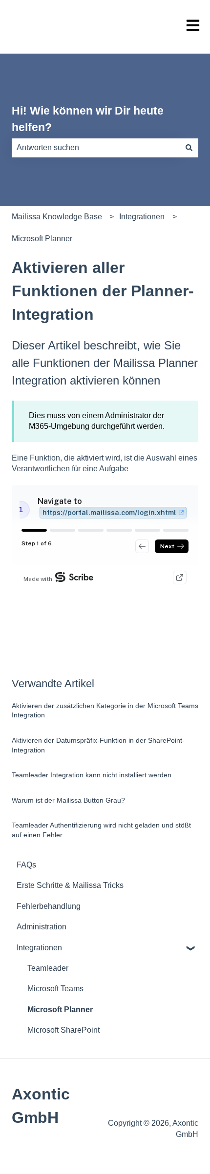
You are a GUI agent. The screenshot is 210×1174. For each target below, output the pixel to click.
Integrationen (142, 216)
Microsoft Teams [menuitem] (55, 988)
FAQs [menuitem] (26, 865)
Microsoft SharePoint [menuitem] (63, 1030)
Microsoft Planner (42, 238)
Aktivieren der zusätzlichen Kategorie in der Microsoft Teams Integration (105, 710)
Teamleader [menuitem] (47, 968)
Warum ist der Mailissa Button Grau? (68, 800)
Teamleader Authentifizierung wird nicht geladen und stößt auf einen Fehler (101, 830)
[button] (190, 949)
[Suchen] (189, 147)
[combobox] (96, 147)
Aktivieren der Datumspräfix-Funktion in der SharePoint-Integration (98, 745)
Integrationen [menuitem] (39, 947)
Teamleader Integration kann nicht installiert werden (91, 775)
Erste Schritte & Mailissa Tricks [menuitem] (70, 885)
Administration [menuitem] (41, 927)
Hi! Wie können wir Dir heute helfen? (88, 119)
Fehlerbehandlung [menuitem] (49, 906)
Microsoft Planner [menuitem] (60, 1009)
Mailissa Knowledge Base (57, 216)
